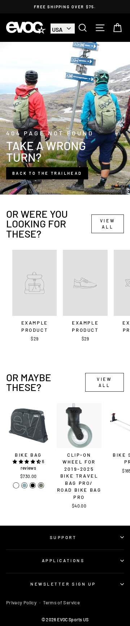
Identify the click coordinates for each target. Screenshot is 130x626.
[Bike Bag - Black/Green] (16, 485)
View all (107, 223)
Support (63, 537)
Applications (63, 560)
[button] (27, 461)
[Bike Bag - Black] (32, 485)
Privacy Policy (21, 602)
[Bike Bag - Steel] (24, 485)
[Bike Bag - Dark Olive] (41, 485)
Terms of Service (61, 602)
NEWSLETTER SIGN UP (63, 583)
